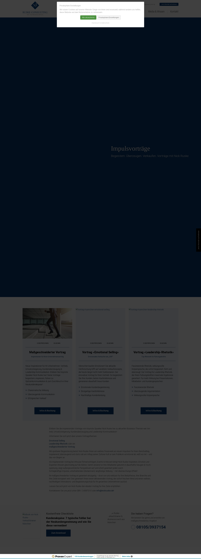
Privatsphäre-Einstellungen (109, 17)
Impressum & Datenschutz (100, 23)
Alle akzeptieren (88, 17)
